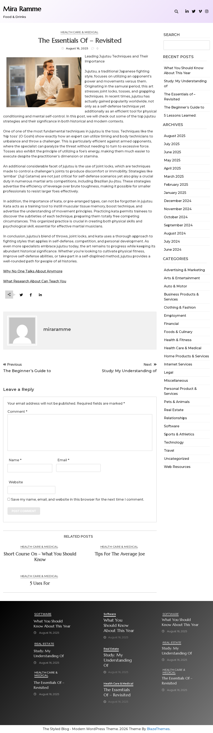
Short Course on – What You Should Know (40, 556)
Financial (171, 324)
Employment (175, 316)
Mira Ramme (22, 9)
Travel (169, 451)
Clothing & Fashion (180, 307)
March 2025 (174, 176)
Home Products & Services (186, 356)
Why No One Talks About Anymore (32, 271)
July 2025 (172, 144)
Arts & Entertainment (182, 278)
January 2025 (175, 193)
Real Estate (173, 410)
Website (16, 482)
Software (171, 426)
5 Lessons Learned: (180, 115)
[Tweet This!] (21, 295)
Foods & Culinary (178, 332)
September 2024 (178, 225)
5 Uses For (40, 583)
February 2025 (176, 185)
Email (63, 460)
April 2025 (172, 168)
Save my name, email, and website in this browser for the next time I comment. (77, 499)
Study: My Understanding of (49, 653)
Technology (174, 442)
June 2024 (172, 250)
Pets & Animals (177, 402)
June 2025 (172, 152)
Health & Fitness (178, 340)
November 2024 (178, 209)
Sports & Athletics (179, 434)
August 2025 (174, 136)
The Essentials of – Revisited (49, 685)
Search (171, 35)
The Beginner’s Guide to (184, 107)
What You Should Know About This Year (52, 623)
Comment (17, 412)
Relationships (175, 418)
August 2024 (175, 233)
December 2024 (177, 201)
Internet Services (178, 364)
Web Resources (177, 467)
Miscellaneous (176, 381)
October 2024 (176, 217)
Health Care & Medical (182, 348)
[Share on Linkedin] (40, 295)
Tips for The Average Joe (120, 554)
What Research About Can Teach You (34, 281)
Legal (168, 372)
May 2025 (172, 160)
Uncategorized (176, 459)
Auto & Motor (175, 286)
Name (15, 460)
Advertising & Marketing (184, 270)
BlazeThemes (158, 729)
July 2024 (172, 241)
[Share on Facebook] (30, 295)
